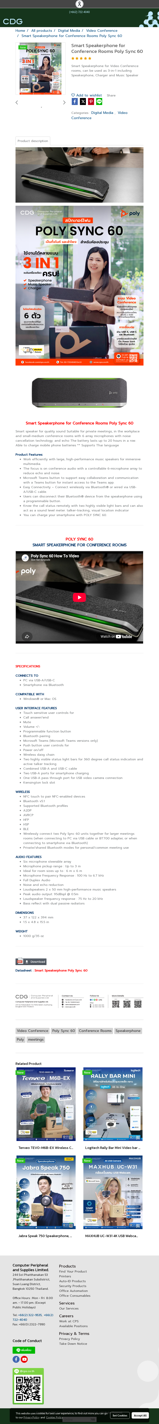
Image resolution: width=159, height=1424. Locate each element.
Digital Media (103, 112)
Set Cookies (120, 1415)
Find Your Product (73, 1271)
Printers (65, 1276)
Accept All (140, 1415)
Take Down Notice (73, 1343)
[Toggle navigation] (154, 21)
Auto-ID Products (72, 1281)
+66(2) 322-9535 (30, 1315)
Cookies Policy (54, 1417)
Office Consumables (74, 1295)
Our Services (69, 1308)
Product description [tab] (33, 141)
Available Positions (73, 1326)
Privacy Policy (69, 1339)
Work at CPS (69, 1321)
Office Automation (73, 1291)
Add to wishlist (88, 95)
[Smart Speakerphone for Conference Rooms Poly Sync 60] (40, 69)
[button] (145, 21)
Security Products (72, 1286)
